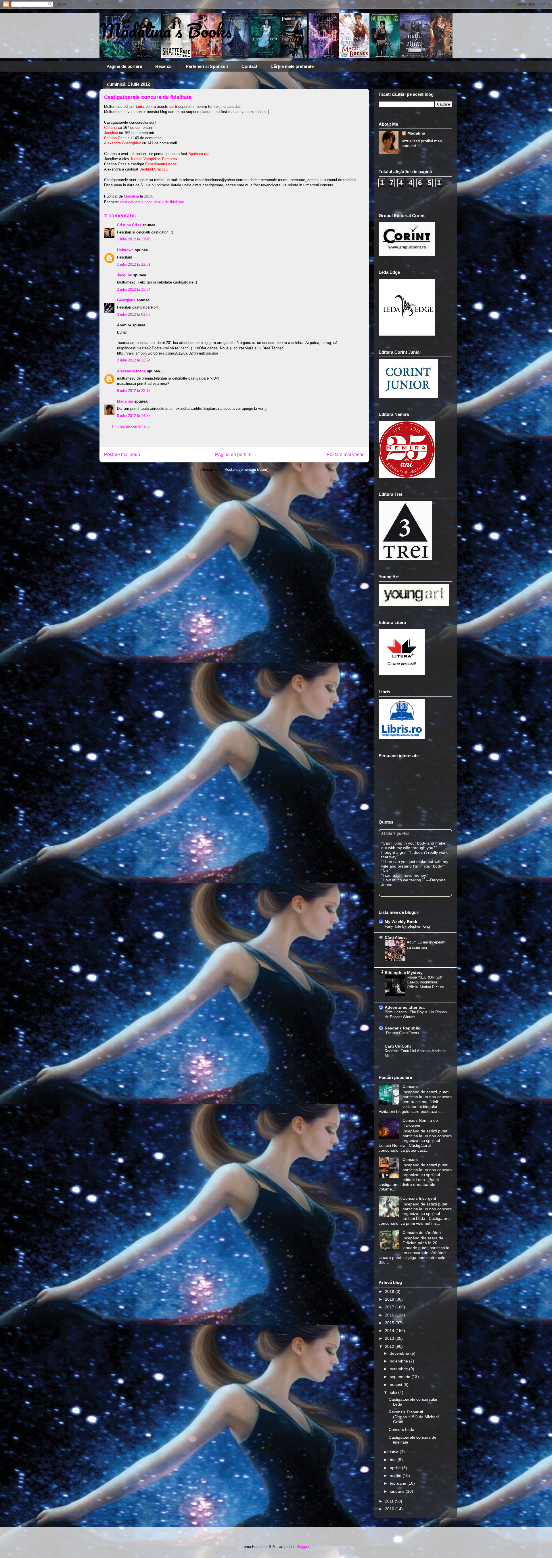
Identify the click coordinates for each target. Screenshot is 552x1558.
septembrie (400, 1376)
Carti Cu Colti (398, 1046)
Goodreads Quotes (437, 894)
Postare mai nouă (122, 454)
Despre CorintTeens (402, 1033)
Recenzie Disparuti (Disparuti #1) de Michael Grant (414, 1417)
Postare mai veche (346, 454)
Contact (249, 66)
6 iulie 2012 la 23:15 (133, 390)
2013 (390, 1338)
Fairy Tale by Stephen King (407, 926)
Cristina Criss (129, 225)
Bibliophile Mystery (404, 972)
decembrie (400, 1353)
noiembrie (399, 1361)
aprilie (396, 1467)
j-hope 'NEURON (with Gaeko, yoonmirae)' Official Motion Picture (425, 982)
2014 (390, 1330)
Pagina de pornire (124, 66)
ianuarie (398, 1491)
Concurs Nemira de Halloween (420, 1123)
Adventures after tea (405, 1007)
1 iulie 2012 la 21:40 (133, 239)
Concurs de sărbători (421, 1232)
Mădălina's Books (165, 30)
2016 (390, 1315)
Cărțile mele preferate (292, 66)
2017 (390, 1307)
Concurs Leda (401, 1429)
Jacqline (124, 275)
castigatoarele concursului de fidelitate (152, 202)
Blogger (303, 1546)
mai (394, 1459)
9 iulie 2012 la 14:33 (133, 416)
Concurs (410, 1086)
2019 (390, 1291)
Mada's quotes (395, 833)
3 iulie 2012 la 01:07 (133, 314)
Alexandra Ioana (131, 371)
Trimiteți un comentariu (130, 426)
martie (396, 1475)
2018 (390, 1299)
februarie (398, 1483)
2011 (390, 1501)
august (396, 1384)
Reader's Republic (402, 1028)
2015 (390, 1322)
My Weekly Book (401, 921)
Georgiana (126, 300)
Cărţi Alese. (396, 937)
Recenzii (163, 66)
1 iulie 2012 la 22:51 (133, 264)
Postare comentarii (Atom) (246, 469)
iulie (394, 1392)
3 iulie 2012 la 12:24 (133, 360)
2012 (390, 1346)
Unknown (125, 250)
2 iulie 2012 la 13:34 (133, 289)
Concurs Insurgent (419, 1198)
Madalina (125, 401)
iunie (395, 1452)
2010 (390, 1509)
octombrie (399, 1368)
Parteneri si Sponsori (207, 66)
